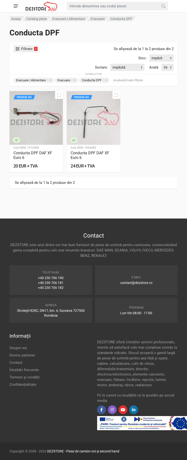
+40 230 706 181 (51, 283)
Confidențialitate (22, 384)
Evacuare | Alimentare (31, 80)
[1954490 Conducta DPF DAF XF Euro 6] (93, 118)
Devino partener (22, 355)
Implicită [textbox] (118, 67)
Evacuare (63, 80)
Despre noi (18, 348)
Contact (15, 362)
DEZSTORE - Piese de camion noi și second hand (83, 451)
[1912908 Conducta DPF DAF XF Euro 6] (36, 118)
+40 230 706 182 (51, 288)
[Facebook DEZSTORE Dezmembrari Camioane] (101, 409)
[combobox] (161, 58)
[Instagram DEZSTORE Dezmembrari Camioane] (112, 409)
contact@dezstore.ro (136, 283)
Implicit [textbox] (156, 58)
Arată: (154, 67)
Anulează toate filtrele (128, 80)
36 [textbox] (166, 67)
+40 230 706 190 (51, 278)
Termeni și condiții (24, 377)
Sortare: (101, 67)
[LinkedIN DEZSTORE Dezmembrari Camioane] (133, 409)
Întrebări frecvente (24, 370)
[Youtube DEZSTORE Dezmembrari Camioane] (123, 409)
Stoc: (142, 58)
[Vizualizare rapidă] (59, 95)
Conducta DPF (92, 80)
